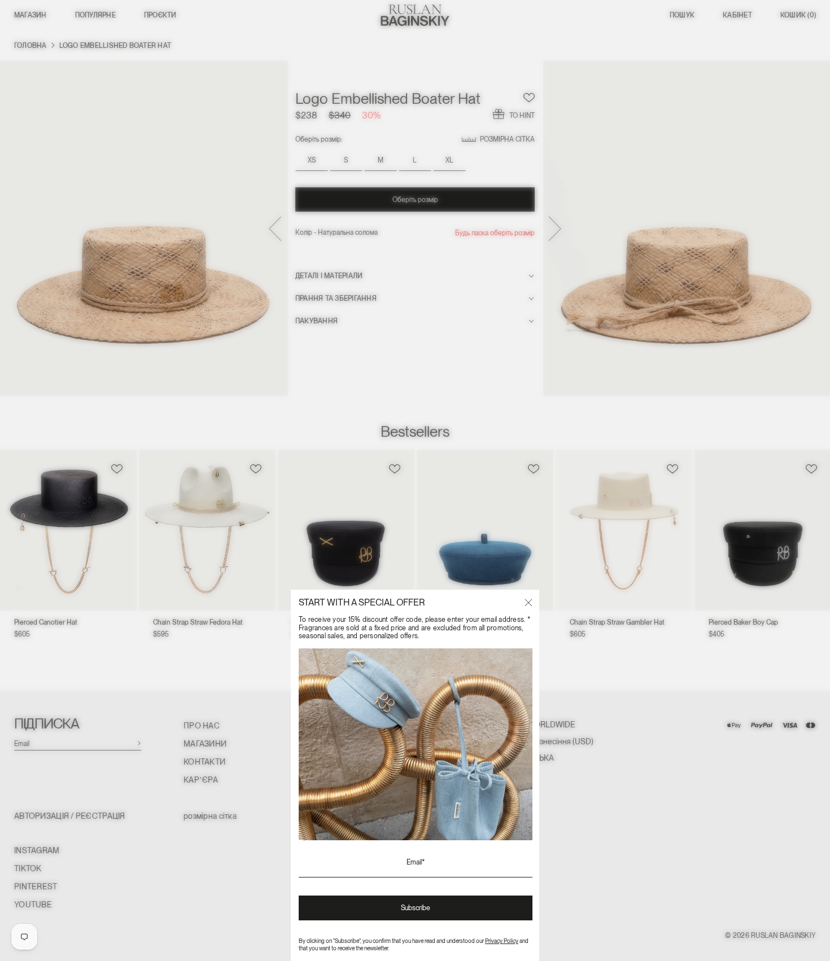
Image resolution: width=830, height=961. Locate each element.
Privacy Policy (501, 940)
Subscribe (415, 908)
